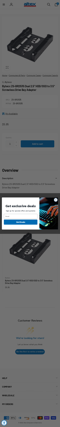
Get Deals (20, 222)
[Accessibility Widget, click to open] (4, 423)
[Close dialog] (55, 200)
